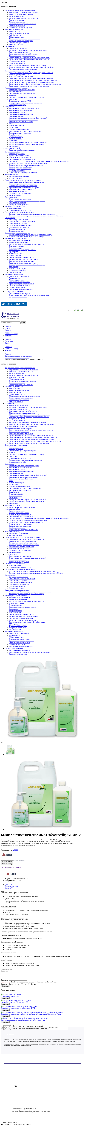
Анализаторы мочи (16, 116)
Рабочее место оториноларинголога (21, 189)
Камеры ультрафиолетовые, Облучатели (23, 54)
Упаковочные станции (17, 231)
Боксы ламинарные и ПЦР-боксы (21, 122)
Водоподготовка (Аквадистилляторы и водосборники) (28, 50)
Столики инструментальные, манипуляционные (26, 165)
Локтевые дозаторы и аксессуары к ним (23, 69)
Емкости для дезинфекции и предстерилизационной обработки (31, 67)
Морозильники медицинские (19, 129)
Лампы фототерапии (16, 20)
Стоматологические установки (20, 193)
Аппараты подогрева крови (19, 33)
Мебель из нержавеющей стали (20, 157)
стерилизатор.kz (8, 1108)
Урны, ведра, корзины (17, 63)
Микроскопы (13, 127)
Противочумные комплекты (19, 176)
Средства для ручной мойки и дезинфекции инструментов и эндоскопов (35, 84)
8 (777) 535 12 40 (13, 316)
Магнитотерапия (15, 255)
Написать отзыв (15, 867)
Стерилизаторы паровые (18, 223)
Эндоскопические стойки (18, 297)
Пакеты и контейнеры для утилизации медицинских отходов (30, 235)
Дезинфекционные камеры (18, 52)
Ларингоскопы (14, 278)
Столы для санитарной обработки (21, 27)
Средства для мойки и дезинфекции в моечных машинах (29, 59)
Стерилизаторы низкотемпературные (22, 221)
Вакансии (8, 332)
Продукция (9, 341)
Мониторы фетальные (17, 22)
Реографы (12, 95)
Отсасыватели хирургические (19, 282)
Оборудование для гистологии (20, 199)
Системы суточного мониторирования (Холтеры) (26, 97)
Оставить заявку (7, 861)
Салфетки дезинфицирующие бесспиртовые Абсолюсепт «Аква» (24, 1020)
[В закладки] (1, 742)
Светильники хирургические (19, 285)
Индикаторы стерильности (18, 220)
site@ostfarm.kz (12, 1072)
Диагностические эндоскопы (19, 293)
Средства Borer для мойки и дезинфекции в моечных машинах (31, 78)
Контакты (8, 336)
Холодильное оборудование (19, 204)
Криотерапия (13, 252)
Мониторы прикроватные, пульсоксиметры (24, 39)
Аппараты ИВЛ (14, 31)
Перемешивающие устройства (20, 133)
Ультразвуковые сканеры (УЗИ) (20, 101)
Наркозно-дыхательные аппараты (21, 41)
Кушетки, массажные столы (19, 156)
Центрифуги (13, 146)
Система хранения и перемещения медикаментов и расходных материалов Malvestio (39, 161)
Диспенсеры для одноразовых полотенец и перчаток (27, 65)
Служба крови (14, 135)
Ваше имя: (4, 971)
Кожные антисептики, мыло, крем (21, 76)
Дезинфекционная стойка (10, 996)
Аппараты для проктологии (19, 276)
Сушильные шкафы (16, 137)
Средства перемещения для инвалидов (22, 263)
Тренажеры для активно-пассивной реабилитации (27, 265)
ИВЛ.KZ (6, 1110)
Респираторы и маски (16, 178)
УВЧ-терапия (13, 267)
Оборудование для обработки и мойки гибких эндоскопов (29, 58)
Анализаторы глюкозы (17, 112)
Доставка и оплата (11, 886)
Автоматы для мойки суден (19, 48)
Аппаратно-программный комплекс (22, 90)
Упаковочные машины (17, 229)
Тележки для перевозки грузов (20, 169)
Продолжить (5, 986)
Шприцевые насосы (16, 44)
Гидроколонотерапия (16, 246)
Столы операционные (17, 287)
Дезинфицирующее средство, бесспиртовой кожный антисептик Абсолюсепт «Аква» (31, 1014)
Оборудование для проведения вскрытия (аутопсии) (27, 201)
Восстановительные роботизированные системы (26, 244)
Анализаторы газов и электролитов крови (24, 108)
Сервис (7, 328)
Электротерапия (15, 272)
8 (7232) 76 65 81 (13, 314)
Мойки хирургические (17, 37)
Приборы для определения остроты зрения (24, 188)
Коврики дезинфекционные (19, 75)
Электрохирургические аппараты (21, 289)
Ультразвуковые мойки (17, 61)
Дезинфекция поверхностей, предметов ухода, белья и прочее (31, 73)
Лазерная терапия (15, 253)
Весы (11, 123)
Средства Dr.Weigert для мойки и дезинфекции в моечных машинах (33, 80)
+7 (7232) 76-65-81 (14, 1070)
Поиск (23, 322)
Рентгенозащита (15, 208)
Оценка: (4, 984)
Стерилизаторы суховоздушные (20, 225)
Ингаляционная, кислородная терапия (22, 250)
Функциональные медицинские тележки (23, 172)
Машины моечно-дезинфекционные (22, 56)
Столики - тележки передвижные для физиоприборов (28, 163)
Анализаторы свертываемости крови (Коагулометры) (28, 118)
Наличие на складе (11, 334)
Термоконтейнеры (15, 139)
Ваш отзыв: (5, 980)
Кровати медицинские (17, 154)
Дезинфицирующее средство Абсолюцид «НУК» (18, 1008)
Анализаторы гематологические (20, 110)
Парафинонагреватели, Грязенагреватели (23, 259)
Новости (8, 330)
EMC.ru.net (7, 1111)
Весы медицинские (16, 91)
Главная (8, 326)
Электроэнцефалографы (17, 105)
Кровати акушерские (16, 16)
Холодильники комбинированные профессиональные (28, 142)
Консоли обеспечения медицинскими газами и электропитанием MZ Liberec (36, 216)
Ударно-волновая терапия (18, 268)
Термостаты (13, 140)
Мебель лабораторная (16, 125)
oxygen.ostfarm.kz (9, 1113)
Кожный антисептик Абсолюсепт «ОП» (15, 1002)
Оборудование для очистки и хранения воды (25, 131)
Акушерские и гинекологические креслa (23, 12)
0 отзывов (5, 867)
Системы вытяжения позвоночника (21, 261)
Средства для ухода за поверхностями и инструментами (29, 86)
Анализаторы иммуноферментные (21, 114)
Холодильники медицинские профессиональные (26, 144)
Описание (8, 884)
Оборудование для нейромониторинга (22, 93)
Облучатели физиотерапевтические (21, 257)
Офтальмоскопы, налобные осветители (23, 186)
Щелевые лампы (15, 195)
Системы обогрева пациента (19, 43)
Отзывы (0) (9, 888)
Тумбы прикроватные (17, 171)
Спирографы (13, 99)
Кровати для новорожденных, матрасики (23, 18)
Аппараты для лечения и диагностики (22, 184)
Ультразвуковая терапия (17, 270)
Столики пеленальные (17, 26)
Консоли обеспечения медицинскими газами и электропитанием (32, 214)
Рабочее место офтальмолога (19, 191)
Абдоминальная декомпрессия (19, 240)
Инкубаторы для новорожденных (21, 14)
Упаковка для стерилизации (19, 227)
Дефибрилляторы (15, 35)
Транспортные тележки (17, 203)
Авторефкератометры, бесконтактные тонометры (26, 182)
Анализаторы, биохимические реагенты (23, 120)
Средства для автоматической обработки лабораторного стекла (31, 82)
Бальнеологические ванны (18, 242)
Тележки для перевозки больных (20, 167)
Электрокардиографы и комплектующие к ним (25, 103)
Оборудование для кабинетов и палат (22, 159)
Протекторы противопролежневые (21, 284)
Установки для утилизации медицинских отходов (26, 236)
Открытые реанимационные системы (22, 24)
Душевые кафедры (15, 248)
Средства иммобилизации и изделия (22, 150)
